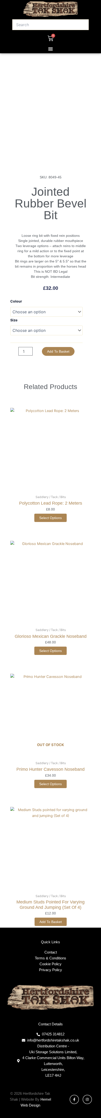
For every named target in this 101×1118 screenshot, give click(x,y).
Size (13, 320)
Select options (50, 518)
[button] (50, 49)
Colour (16, 301)
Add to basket (58, 351)
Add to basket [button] (50, 922)
